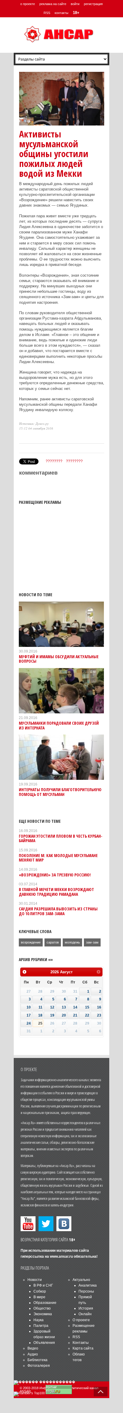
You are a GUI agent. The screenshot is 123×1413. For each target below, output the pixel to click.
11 (40, 1007)
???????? (54, 461)
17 (29, 1015)
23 (99, 1015)
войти (75, 4)
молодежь (72, 942)
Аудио (32, 1354)
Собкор (39, 1291)
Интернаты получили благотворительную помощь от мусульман (60, 792)
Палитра (40, 1326)
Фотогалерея (38, 1366)
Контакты (81, 1343)
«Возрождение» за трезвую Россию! (55, 875)
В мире (39, 1297)
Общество (42, 1308)
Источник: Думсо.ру (34, 423)
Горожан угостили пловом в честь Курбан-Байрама (60, 838)
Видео (32, 1348)
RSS (47, 13)
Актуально (81, 1280)
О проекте (81, 1320)
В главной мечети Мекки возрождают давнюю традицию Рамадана (56, 892)
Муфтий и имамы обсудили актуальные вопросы (59, 659)
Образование (44, 1303)
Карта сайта (83, 1348)
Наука (38, 1320)
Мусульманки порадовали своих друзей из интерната (59, 725)
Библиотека (37, 1360)
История (86, 1308)
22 (87, 1015)
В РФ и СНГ (43, 1285)
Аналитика (88, 1285)
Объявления (44, 1343)
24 (29, 1023)
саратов (53, 942)
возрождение (31, 942)
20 (64, 1015)
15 (87, 1007)
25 (40, 1023)
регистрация (93, 4)
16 (99, 1007)
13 (64, 1007)
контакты (61, 13)
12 (52, 1007)
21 (75, 1015)
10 (29, 1007)
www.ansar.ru (61, 1256)
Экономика (42, 1314)
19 (52, 1015)
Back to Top (100, 1391)
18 (40, 1015)
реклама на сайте (52, 4)
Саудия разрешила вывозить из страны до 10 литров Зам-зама (58, 911)
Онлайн (85, 1314)
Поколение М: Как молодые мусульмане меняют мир (58, 858)
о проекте (27, 4)
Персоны (86, 1291)
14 (75, 1007)
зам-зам (92, 942)
